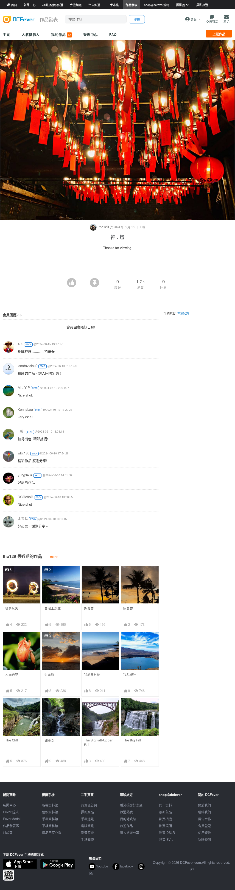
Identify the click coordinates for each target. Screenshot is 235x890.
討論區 (8, 832)
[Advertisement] (117, 265)
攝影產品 (87, 812)
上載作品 (219, 34)
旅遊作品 (126, 825)
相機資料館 (50, 805)
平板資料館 (50, 825)
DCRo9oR (25, 496)
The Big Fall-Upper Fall (98, 742)
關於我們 (204, 805)
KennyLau (25, 409)
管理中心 (90, 34)
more (54, 556)
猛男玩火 (11, 608)
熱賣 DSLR (167, 832)
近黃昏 (89, 608)
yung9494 (25, 474)
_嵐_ (21, 431)
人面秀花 (11, 674)
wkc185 (23, 453)
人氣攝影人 (31, 34)
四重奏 (49, 740)
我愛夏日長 (92, 674)
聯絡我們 (204, 812)
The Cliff (11, 740)
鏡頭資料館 (50, 812)
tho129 (104, 226)
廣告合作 (204, 818)
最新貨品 (165, 812)
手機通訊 (87, 818)
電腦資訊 (87, 825)
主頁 (6, 34)
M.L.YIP (24, 387)
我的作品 (61, 34)
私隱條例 (204, 839)
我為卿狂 (129, 674)
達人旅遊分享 (129, 832)
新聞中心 (9, 805)
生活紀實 (183, 313)
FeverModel (11, 818)
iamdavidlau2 (27, 365)
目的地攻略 (128, 818)
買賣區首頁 (89, 805)
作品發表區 (11, 825)
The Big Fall (132, 740)
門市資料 (165, 805)
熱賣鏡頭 (165, 825)
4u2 (20, 343)
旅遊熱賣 (126, 812)
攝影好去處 (131, 805)
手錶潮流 (87, 839)
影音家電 (87, 832)
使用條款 (204, 832)
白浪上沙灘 (53, 608)
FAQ (113, 34)
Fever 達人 (11, 812)
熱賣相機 (165, 818)
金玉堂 (23, 518)
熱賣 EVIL (166, 839)
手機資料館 (50, 818)
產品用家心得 (51, 832)
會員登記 (204, 825)
